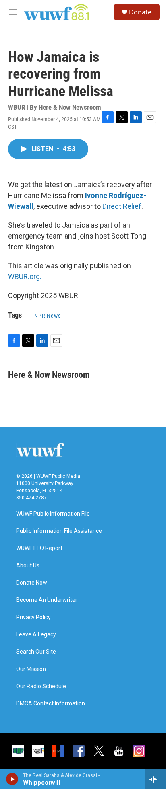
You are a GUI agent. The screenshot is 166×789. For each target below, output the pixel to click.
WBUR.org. (25, 276)
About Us (27, 566)
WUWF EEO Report (39, 548)
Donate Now (31, 583)
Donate (140, 12)
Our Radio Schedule (41, 686)
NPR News (47, 315)
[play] (12, 779)
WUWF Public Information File (53, 514)
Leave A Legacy (36, 635)
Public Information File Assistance (59, 531)
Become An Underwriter (46, 600)
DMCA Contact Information (50, 704)
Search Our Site (36, 652)
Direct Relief (121, 206)
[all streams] (155, 779)
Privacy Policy (33, 617)
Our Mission (31, 669)
